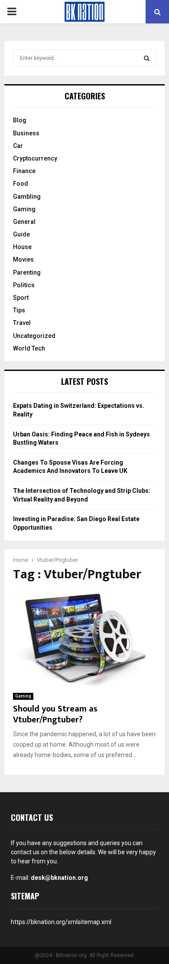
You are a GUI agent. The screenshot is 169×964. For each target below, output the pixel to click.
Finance (24, 170)
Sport (21, 297)
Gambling (27, 196)
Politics (24, 285)
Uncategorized (34, 335)
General (24, 221)
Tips (19, 310)
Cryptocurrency (35, 158)
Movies (23, 259)
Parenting (27, 272)
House (22, 246)
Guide (21, 234)
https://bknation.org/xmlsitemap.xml (61, 921)
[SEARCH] (146, 58)
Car (18, 145)
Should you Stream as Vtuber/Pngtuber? (55, 714)
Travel (22, 322)
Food (20, 183)
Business (26, 133)
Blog (19, 120)
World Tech (29, 348)
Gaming (23, 696)
